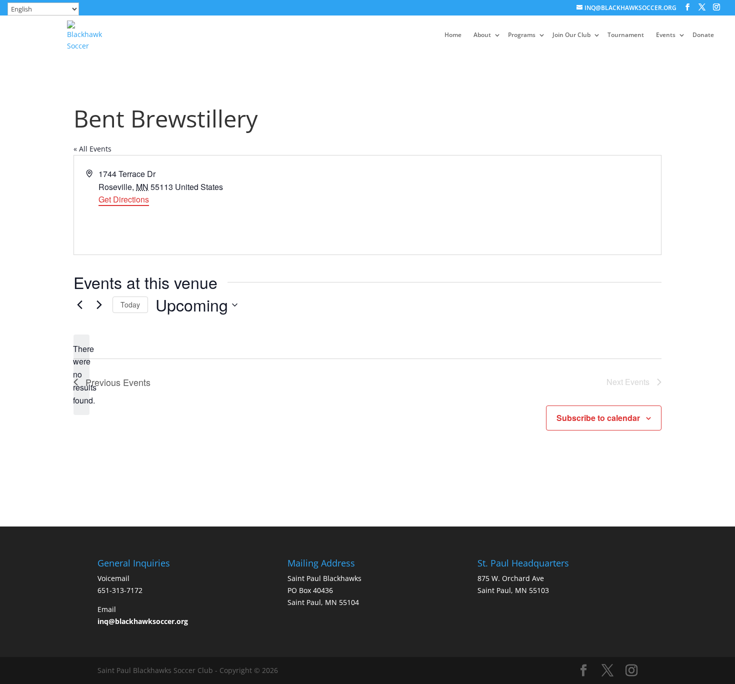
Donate (703, 35)
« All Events (93, 149)
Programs (522, 35)
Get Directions (123, 199)
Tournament (626, 35)
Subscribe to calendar (598, 418)
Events (666, 35)
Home (453, 35)
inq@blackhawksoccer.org (143, 621)
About (482, 35)
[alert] (82, 375)
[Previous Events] (80, 305)
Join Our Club (571, 35)
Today (130, 305)
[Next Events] (99, 305)
